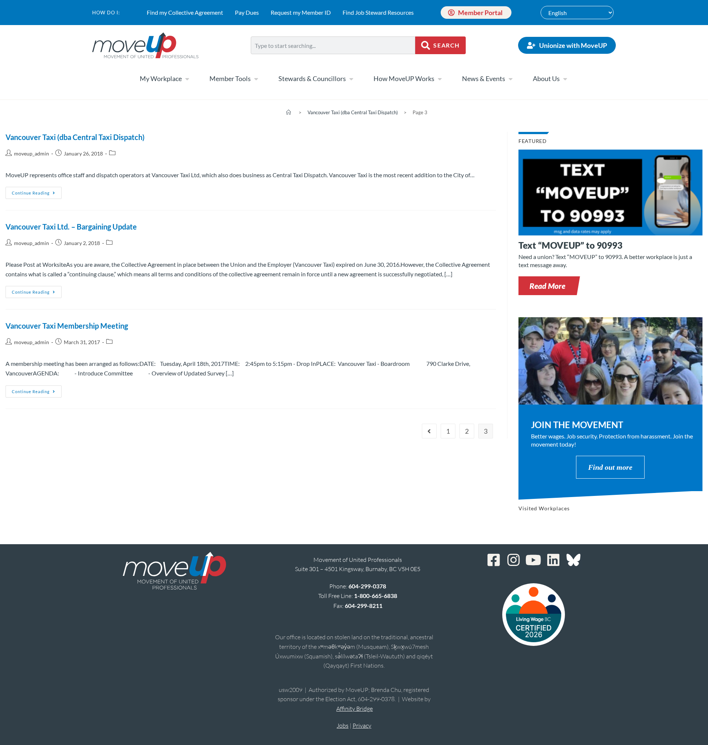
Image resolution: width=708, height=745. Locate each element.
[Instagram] (513, 560)
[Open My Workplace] (187, 79)
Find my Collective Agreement (185, 12)
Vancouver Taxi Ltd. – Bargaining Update (71, 226)
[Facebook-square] (493, 560)
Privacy (362, 725)
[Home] (288, 112)
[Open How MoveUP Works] (439, 79)
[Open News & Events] (510, 79)
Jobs (342, 725)
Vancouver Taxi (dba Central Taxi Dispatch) (75, 137)
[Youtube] (533, 560)
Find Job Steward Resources (378, 12)
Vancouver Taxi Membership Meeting (67, 325)
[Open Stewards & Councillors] (351, 79)
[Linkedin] (553, 560)
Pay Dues (247, 12)
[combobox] (333, 45)
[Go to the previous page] (429, 431)
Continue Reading (37, 191)
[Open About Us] (565, 79)
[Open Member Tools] (256, 79)
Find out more (610, 467)
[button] (547, 285)
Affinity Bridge (354, 708)
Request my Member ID (301, 12)
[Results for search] (333, 58)
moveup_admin (31, 153)
